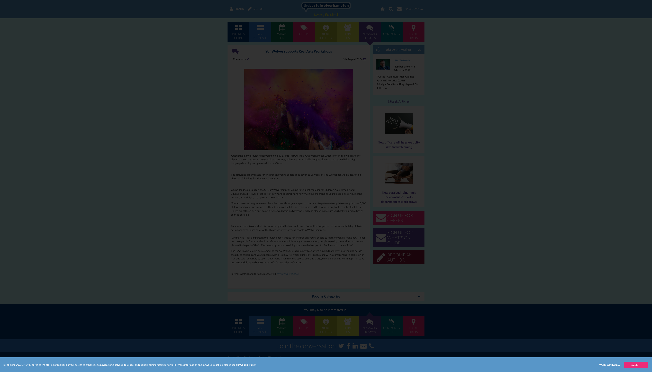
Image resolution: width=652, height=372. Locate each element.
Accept (636, 364)
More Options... (609, 364)
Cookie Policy (248, 364)
